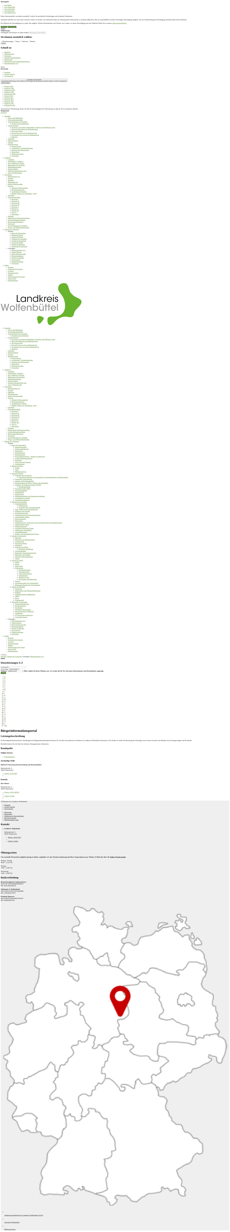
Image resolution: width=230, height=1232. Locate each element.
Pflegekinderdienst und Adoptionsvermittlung (30, 496)
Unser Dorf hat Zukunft (23, 462)
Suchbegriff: (5, 667)
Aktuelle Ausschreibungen (20, 124)
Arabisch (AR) (9, 88)
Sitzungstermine (13, 273)
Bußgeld (18, 593)
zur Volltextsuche (10, 13)
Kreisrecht (11, 224)
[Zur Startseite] (41, 324)
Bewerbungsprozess (18, 190)
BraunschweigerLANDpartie (24, 611)
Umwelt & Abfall (17, 243)
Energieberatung (24, 572)
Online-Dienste (16, 252)
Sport (17, 470)
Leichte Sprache (9, 74)
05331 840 (10, 774)
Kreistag (10, 267)
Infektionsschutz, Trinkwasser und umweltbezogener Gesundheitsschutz (38, 523)
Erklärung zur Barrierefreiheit (14, 816)
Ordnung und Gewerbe (22, 511)
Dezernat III (15, 203)
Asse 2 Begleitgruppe (15, 173)
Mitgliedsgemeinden (14, 167)
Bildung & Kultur (17, 235)
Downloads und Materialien (28, 579)
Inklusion (15, 137)
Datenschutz (8, 814)
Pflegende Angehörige (26, 549)
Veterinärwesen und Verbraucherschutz (27, 515)
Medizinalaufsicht (21, 526)
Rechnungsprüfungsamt (15, 222)
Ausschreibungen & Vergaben (17, 122)
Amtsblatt (11, 139)
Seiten (18, 41)
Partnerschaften (13, 169)
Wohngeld (18, 545)
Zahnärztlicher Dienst (22, 524)
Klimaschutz (8, 60)
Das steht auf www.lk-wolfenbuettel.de (24, 133)
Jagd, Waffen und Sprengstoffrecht (26, 509)
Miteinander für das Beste (16, 165)
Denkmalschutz (20, 453)
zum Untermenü (9, 9)
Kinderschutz (19, 494)
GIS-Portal (15, 263)
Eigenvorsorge (16, 146)
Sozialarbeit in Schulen (22, 498)
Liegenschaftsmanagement (23, 458)
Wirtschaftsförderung (22, 604)
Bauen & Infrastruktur (19, 233)
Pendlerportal (19, 600)
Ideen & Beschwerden (19, 254)
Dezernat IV (15, 205)
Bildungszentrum (20, 472)
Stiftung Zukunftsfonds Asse (17, 171)
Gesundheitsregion (21, 532)
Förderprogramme (17, 262)
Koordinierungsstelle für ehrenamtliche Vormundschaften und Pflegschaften (43, 477)
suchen (3, 673)
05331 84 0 (14, 837)
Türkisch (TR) (9, 103)
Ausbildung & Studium (19, 192)
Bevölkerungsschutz (21, 513)
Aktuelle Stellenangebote (12, 58)
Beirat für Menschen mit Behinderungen (25, 129)
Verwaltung (8, 175)
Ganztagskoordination (22, 500)
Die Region (19, 608)
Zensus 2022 (12, 279)
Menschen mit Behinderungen (25, 540)
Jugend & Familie (17, 237)
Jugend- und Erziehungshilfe (24, 481)
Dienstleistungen (8, 41)
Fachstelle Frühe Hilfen (22, 489)
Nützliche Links (24, 577)
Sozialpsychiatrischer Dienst (24, 528)
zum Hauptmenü (9, 7)
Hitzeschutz (15, 152)
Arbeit (17, 559)
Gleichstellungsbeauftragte (16, 220)
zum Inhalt (7, 5)
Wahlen (10, 275)
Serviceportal (8, 76)
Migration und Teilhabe (22, 555)
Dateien (32, 41)
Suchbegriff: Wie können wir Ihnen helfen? (15, 32)
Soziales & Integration (19, 241)
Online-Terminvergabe (15, 184)
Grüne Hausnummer (25, 574)
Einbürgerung (23, 506)
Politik (6, 265)
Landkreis (7, 158)
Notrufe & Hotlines (18, 258)
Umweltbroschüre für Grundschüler (26, 583)
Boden (17, 564)
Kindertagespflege (25, 487)
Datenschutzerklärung (119, 23)
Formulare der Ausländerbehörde (29, 507)
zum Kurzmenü (9, 11)
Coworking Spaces (21, 617)
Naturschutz (19, 566)
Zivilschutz (15, 156)
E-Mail (9, 796)
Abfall (17, 562)
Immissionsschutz (21, 447)
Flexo (17, 598)
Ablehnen (3, 27)
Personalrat (15, 214)
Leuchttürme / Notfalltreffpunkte (22, 148)
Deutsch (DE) (8, 86)
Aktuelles (7, 116)
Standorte (7, 52)
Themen (10, 231)
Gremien (11, 271)
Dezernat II (15, 201)
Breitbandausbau (20, 606)
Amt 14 (14, 212)
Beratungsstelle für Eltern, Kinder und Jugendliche (31, 483)
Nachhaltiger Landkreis (15, 161)
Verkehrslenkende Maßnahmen (25, 594)
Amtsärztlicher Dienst (22, 517)
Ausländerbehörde (21, 504)
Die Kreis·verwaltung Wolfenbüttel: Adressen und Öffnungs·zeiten (33, 127)
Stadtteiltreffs (19, 492)
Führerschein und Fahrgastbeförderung (17, 61)
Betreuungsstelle (20, 519)
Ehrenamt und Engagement (24, 557)
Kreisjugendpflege (21, 490)
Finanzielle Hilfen (21, 543)
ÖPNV (17, 596)
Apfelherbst (19, 613)
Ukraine (10, 142)
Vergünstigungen (20, 551)
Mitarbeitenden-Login (11, 820)
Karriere (10, 186)
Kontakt (10, 178)
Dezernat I (15, 199)
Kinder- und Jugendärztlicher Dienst (27, 534)
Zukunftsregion (13, 280)
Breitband (18, 460)
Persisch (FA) (8, 96)
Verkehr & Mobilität (18, 245)
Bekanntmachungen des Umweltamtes (27, 585)
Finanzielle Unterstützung (23, 479)
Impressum (8, 812)
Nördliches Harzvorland (23, 610)
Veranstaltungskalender (15, 120)
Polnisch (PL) (8, 98)
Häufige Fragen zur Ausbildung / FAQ (24, 194)
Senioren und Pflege (21, 547)
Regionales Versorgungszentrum (25, 553)
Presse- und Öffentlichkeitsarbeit (18, 228)
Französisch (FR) (10, 94)
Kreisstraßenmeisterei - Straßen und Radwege (30, 456)
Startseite (7, 72)
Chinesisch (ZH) (9, 90)
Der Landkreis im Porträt (16, 163)
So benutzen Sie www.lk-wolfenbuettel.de (25, 135)
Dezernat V (15, 207)
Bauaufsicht (19, 451)
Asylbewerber (19, 541)
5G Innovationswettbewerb (24, 615)
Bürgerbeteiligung (17, 256)
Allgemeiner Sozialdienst (23, 530)
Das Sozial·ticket (17, 131)
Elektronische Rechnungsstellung (19, 218)
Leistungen (11, 248)
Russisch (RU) (9, 100)
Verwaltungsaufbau (14, 197)
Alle (5, 725)
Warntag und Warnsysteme (20, 150)
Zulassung (7, 56)
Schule (17, 468)
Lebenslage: (5, 669)
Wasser (17, 581)
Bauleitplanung (20, 455)
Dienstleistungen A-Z (11, 63)
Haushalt (11, 216)
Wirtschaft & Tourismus (19, 246)
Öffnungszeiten (9, 54)
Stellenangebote (13, 141)
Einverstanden (12, 27)
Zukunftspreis (23, 576)
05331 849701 (11, 792)
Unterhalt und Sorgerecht (23, 475)
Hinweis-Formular (10, 818)
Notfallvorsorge (13, 144)
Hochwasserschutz (18, 154)
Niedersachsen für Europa (16, 277)
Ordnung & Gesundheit (19, 239)
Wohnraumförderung (22, 449)
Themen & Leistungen (11, 229)
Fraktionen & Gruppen (15, 269)
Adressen (25, 41)
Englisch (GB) (9, 92)
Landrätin (11, 160)
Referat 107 (15, 211)
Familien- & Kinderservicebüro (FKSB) (28, 485)
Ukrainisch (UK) (9, 105)
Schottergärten (20, 464)
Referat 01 (15, 209)
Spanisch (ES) (9, 101)
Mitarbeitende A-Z (14, 177)
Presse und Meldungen (15, 118)
